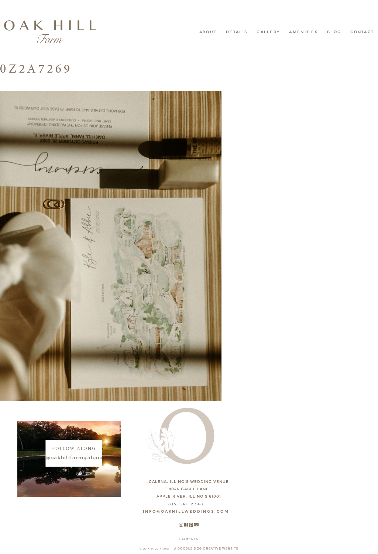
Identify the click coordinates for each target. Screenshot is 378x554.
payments (188, 539)
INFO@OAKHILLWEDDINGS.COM (186, 511)
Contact (362, 31)
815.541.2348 (186, 504)
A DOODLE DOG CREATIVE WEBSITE (206, 548)
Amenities (303, 31)
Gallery (268, 31)
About (208, 31)
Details (236, 31)
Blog (334, 31)
